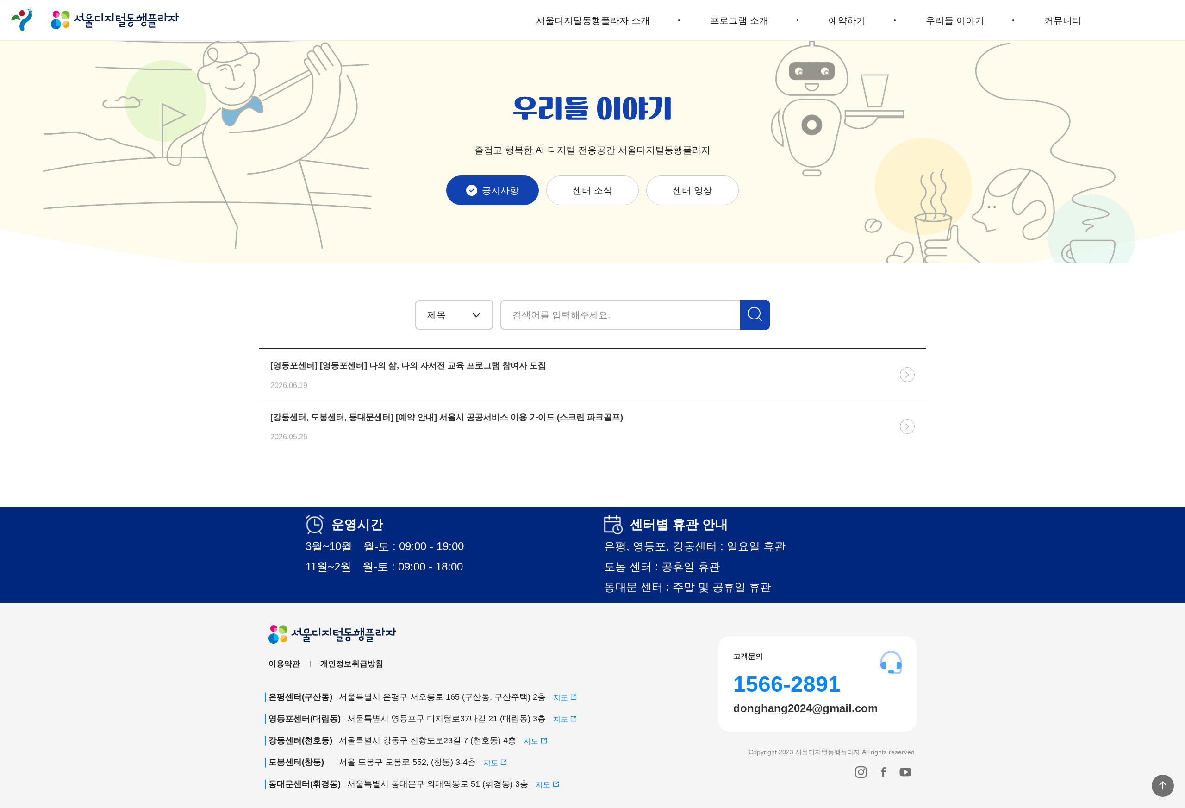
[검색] (755, 315)
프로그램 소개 (739, 20)
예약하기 (847, 20)
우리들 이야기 (955, 20)
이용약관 (284, 664)
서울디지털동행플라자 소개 (593, 20)
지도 (561, 698)
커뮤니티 (1062, 20)
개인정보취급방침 (351, 664)
